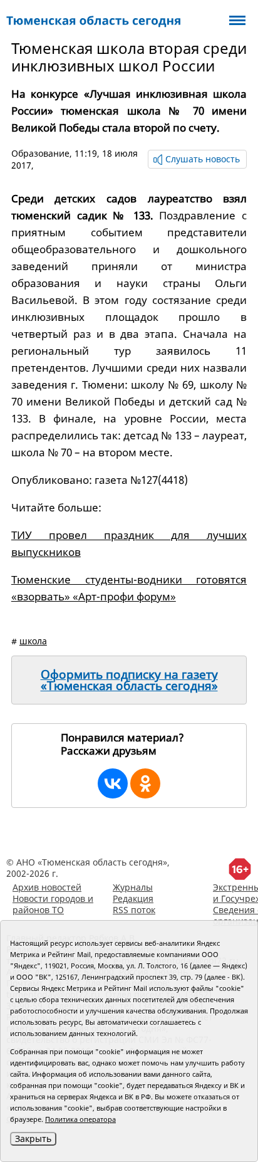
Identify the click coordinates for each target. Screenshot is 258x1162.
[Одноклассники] (145, 783)
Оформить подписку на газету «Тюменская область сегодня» (129, 680)
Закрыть (33, 1138)
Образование (40, 153)
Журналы (133, 887)
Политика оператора (80, 1119)
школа (33, 641)
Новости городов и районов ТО (53, 904)
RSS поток (134, 910)
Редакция (133, 898)
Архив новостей (47, 887)
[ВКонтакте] (113, 783)
